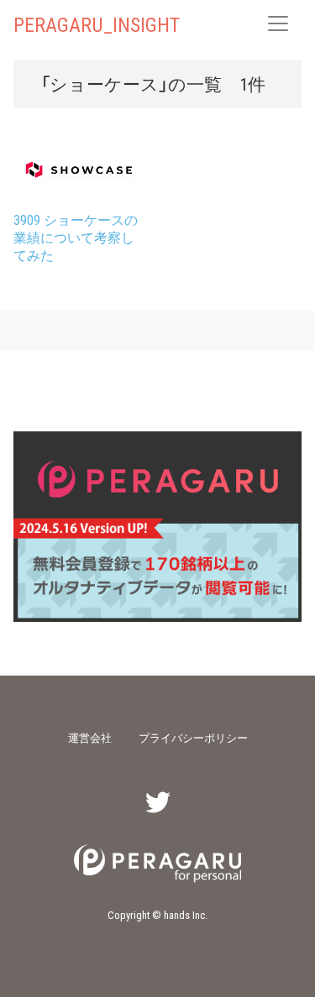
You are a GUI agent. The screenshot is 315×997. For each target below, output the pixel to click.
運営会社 (90, 737)
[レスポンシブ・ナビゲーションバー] (278, 23)
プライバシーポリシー (193, 737)
